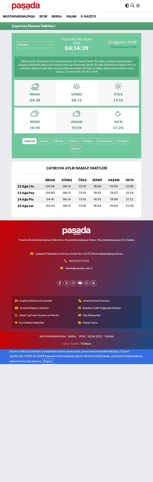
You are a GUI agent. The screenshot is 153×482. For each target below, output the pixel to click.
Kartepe (122, 141)
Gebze (73, 141)
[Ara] (133, 5)
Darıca (44, 141)
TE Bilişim (85, 343)
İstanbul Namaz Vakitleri (34, 308)
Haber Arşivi (90, 322)
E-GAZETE (88, 16)
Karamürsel (104, 141)
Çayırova (29, 141)
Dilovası (58, 141)
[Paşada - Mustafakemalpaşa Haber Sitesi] (26, 6)
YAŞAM (71, 16)
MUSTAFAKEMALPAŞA (19, 16)
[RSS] (93, 283)
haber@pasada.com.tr (79, 268)
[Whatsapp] (87, 283)
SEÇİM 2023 (95, 336)
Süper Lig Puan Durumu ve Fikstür (39, 315)
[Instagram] (73, 283)
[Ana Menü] (138, 5)
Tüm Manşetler (91, 315)
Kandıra (87, 141)
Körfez (76, 148)
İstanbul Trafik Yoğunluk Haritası (101, 308)
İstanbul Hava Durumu (96, 300)
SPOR (43, 16)
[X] (66, 283)
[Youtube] (80, 283)
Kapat (48, 361)
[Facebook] (60, 283)
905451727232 (79, 261)
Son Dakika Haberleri (31, 322)
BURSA (57, 16)
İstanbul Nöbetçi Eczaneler (36, 300)
